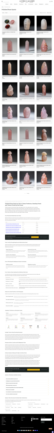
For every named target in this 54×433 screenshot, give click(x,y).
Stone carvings (39, 407)
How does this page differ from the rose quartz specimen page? (14, 387)
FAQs (2, 423)
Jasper (47, 404)
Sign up (43, 422)
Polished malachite (30, 404)
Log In (22, 420)
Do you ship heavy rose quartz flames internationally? (13, 391)
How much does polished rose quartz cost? (12, 378)
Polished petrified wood (36, 404)
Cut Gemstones (30, 4)
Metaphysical (41, 4)
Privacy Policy (4, 421)
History (12, 420)
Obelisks (12, 407)
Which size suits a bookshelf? (10, 389)
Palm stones (18, 404)
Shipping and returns (8, 410)
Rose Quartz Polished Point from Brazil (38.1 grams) (12, 229)
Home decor (29, 407)
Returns (3, 419)
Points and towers (8, 407)
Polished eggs (19, 407)
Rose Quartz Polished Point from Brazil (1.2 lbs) (26, 98)
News (12, 419)
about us (26, 364)
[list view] (51, 12)
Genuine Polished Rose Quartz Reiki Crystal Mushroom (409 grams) (9, 166)
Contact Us (3, 420)
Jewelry (36, 4)
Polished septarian (43, 404)
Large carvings (34, 407)
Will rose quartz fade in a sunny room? (11, 385)
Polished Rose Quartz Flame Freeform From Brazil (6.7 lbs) (13, 232)
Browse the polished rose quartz (33, 369)
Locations (46, 4)
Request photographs (43, 237)
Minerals (7, 4)
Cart (22, 419)
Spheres (15, 407)
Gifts (26, 4)
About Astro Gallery (14, 410)
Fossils (11, 4)
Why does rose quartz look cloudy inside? (12, 383)
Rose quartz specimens (8, 404)
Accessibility (3, 424)
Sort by (3, 12)
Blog (12, 421)
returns (14, 364)
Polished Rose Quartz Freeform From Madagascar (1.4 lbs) (25, 32)
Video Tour (13, 423)
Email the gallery (44, 369)
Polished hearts (14, 404)
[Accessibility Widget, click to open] (53, 432)
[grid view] (50, 12)
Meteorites (15, 4)
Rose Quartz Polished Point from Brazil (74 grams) (12, 230)
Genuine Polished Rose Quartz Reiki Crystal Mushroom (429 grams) (43, 166)
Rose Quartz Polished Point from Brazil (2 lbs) (44, 98)
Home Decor (21, 4)
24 (42, 12)
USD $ (50, 428)
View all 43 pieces (35, 237)
